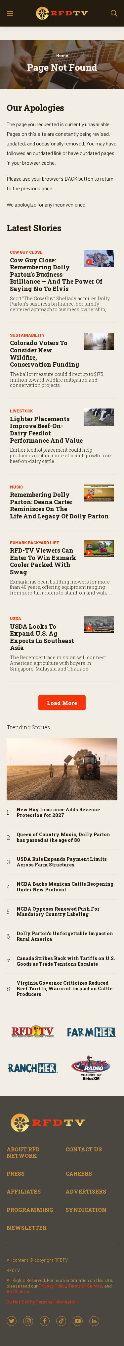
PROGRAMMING (30, 1210)
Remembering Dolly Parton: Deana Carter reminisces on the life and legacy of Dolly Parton (59, 505)
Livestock (21, 410)
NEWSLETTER (27, 1227)
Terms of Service (85, 1286)
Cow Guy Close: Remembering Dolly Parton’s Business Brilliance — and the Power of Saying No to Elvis (56, 274)
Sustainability (27, 335)
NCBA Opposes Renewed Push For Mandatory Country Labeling (58, 912)
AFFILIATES (24, 1191)
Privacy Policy (52, 1286)
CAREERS (78, 1173)
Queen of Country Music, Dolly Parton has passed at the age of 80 (63, 837)
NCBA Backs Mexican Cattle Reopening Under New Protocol (65, 887)
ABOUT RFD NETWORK (23, 1152)
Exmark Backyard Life (34, 542)
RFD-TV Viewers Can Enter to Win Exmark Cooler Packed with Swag (43, 561)
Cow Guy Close (26, 252)
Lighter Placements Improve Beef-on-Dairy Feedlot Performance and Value (46, 429)
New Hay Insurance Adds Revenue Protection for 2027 (58, 812)
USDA (15, 618)
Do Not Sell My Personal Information (42, 1301)
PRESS (15, 1173)
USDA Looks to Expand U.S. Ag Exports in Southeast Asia (42, 637)
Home (62, 55)
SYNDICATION (85, 1210)
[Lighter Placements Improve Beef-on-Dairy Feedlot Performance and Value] (99, 416)
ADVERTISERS (85, 1191)
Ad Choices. (18, 1291)
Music (16, 487)
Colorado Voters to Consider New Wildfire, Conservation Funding (44, 353)
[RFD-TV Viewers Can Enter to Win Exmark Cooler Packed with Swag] (99, 548)
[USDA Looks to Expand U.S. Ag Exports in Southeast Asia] (99, 624)
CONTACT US (83, 1149)
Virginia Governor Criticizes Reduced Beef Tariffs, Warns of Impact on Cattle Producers (64, 988)
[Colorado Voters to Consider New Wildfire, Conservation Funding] (99, 341)
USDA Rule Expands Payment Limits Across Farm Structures (62, 862)
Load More (62, 702)
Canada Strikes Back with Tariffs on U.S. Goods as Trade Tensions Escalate (66, 961)
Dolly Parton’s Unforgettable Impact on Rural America (65, 936)
